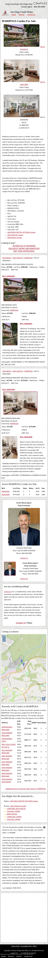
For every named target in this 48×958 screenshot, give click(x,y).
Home (14, 14)
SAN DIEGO (6, 258)
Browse (21, 14)
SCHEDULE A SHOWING (24, 246)
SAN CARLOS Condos (15, 235)
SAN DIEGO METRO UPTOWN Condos (21, 232)
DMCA (35, 946)
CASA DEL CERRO (13, 811)
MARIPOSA (28, 258)
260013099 (6, 494)
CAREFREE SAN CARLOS (16, 809)
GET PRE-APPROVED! (24, 251)
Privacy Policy (15, 946)
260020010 (6, 491)
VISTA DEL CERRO (13, 819)
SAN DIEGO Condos (14, 238)
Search (19, 956)
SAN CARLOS (18, 258)
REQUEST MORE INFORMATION (24, 248)
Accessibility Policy (26, 946)
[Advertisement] (24, 917)
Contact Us (31, 14)
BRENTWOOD (12, 814)
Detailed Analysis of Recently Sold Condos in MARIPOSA (26, 789)
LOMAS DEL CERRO (14, 817)
